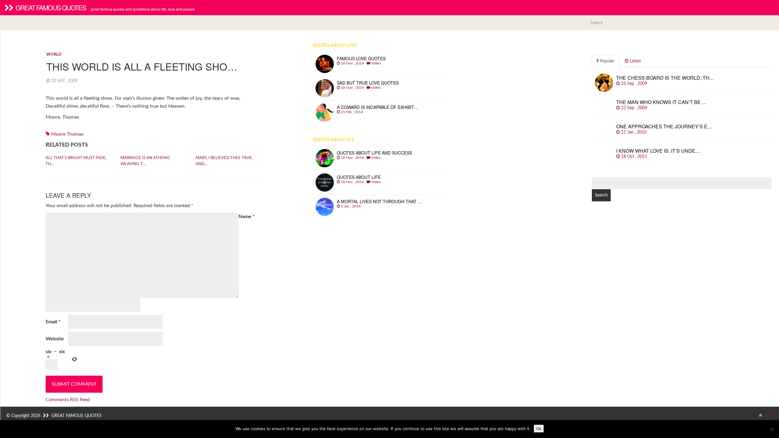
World (53, 55)
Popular (606, 61)
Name (247, 216)
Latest (634, 61)
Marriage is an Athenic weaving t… (145, 161)
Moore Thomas (67, 134)
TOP (768, 416)
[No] (771, 429)
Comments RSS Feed (68, 399)
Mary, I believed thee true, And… (224, 161)
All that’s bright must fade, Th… (76, 161)
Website (55, 338)
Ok (538, 428)
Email (53, 321)
